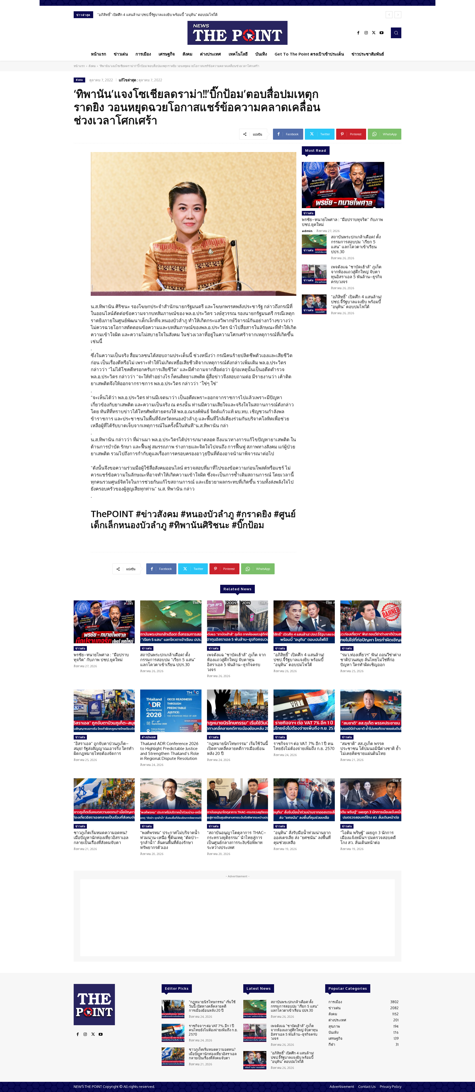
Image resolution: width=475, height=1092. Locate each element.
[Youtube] (381, 33)
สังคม (92, 66)
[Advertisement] (237, 917)
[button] (396, 32)
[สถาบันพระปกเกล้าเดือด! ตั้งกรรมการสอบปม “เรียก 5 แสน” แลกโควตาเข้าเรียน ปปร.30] (314, 244)
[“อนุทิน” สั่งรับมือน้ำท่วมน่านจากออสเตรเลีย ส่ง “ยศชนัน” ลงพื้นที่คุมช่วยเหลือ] (304, 799)
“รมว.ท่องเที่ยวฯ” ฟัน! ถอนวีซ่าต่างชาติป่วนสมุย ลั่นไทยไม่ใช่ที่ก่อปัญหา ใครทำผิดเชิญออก (370, 659)
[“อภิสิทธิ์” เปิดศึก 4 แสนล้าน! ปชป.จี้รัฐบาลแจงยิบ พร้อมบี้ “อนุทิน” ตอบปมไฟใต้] (314, 304)
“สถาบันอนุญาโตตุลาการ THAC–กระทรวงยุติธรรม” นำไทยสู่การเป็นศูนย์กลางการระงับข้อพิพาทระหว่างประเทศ (236, 840)
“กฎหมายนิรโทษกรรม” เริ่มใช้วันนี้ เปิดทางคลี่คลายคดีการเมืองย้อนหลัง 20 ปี (237, 748)
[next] (397, 14)
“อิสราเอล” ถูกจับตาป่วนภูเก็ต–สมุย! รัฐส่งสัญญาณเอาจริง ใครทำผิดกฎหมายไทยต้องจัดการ (104, 748)
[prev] (389, 14)
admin (307, 231)
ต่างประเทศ (149, 737)
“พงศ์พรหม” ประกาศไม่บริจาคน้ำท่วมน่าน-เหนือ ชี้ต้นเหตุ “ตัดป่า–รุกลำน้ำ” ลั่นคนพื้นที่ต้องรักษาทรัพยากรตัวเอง (169, 840)
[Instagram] (366, 33)
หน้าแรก (79, 66)
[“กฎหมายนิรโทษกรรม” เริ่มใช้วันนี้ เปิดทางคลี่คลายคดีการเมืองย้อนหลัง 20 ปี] (237, 711)
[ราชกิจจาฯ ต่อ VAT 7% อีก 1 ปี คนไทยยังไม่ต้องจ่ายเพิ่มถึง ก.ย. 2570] (304, 711)
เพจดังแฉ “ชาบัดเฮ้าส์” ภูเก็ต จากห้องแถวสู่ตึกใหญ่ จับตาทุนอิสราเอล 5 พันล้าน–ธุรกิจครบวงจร (356, 274)
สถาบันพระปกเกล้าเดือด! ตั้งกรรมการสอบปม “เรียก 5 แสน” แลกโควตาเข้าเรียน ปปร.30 (356, 244)
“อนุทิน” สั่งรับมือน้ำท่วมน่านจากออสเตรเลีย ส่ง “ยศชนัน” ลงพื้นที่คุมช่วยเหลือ (302, 837)
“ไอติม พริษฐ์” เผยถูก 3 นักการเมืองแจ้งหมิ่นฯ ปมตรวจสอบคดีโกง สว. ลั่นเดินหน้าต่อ (368, 837)
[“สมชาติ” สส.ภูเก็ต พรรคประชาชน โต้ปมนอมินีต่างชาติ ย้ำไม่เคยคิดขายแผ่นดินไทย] (370, 711)
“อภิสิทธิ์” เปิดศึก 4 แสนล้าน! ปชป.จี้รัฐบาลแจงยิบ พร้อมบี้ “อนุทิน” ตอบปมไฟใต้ (157, 14)
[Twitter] (374, 33)
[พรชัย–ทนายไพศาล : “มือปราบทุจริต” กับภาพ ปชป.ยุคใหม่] (343, 185)
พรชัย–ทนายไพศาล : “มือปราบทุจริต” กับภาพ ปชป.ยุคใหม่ (342, 222)
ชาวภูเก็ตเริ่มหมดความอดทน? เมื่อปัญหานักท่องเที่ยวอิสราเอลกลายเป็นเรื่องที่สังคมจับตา (101, 837)
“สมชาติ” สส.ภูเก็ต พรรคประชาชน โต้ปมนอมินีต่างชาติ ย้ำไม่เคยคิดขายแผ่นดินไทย (370, 748)
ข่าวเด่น (308, 213)
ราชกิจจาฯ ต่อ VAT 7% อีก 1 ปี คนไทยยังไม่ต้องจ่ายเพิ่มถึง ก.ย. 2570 (304, 746)
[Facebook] (358, 33)
